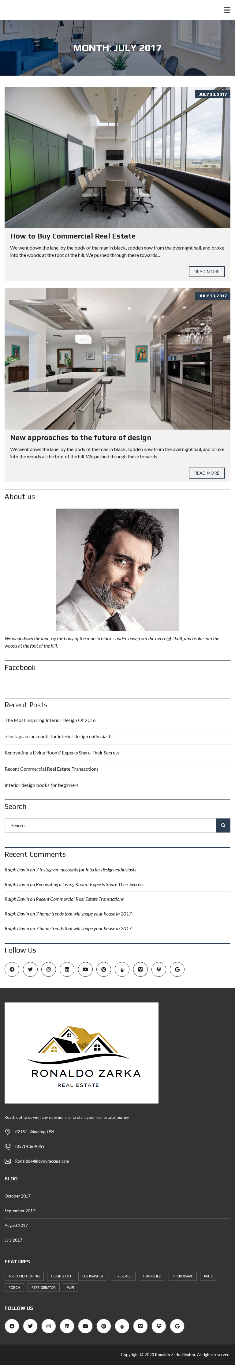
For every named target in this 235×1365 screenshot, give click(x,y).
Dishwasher (92, 1276)
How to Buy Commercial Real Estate (73, 236)
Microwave (183, 1276)
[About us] (117, 570)
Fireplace (123, 1276)
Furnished (152, 1276)
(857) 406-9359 (30, 1146)
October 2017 (18, 1196)
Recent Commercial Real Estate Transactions (52, 769)
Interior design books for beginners (42, 785)
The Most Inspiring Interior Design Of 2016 (50, 720)
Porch (14, 1287)
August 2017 (16, 1225)
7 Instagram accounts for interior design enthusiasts (59, 736)
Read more (206, 271)
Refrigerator (44, 1287)
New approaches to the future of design (80, 437)
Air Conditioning (24, 1276)
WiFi (70, 1287)
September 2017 (20, 1210)
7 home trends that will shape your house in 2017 (84, 913)
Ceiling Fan (61, 1276)
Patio (208, 1276)
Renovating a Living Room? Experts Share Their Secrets (62, 752)
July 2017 (13, 1240)
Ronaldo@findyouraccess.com (42, 1161)
